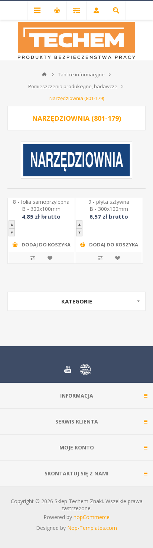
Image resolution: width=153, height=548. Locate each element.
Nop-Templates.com (92, 527)
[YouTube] (68, 369)
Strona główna (44, 74)
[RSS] (85, 369)
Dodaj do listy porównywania (32, 257)
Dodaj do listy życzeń (49, 257)
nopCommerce (92, 517)
